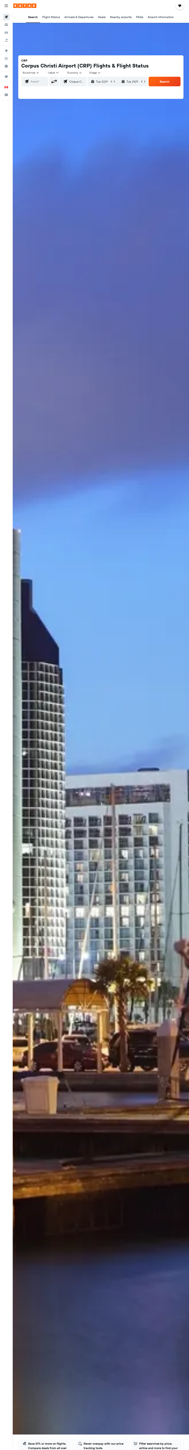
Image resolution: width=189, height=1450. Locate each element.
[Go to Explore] (6, 50)
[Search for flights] (6, 17)
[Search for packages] (6, 40)
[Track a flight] (6, 58)
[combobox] (75, 73)
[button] (6, 6)
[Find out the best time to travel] (6, 66)
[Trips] (6, 76)
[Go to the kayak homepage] (24, 6)
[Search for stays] (6, 24)
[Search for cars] (6, 32)
